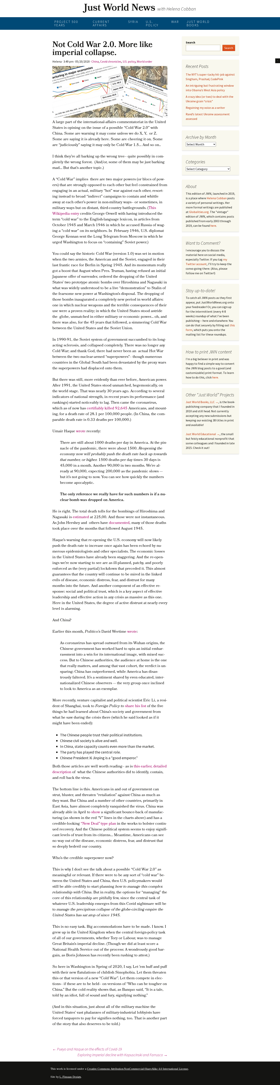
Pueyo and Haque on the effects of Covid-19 (87, 1049)
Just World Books (198, 23)
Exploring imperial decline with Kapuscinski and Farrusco (122, 1054)
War (175, 21)
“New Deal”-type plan (98, 824)
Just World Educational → (203, 434)
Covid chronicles (110, 61)
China (95, 61)
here (213, 225)
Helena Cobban (217, 198)
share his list (135, 706)
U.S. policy (152, 23)
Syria (133, 21)
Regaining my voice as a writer (205, 108)
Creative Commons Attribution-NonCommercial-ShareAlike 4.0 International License (137, 1069)
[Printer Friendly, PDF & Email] (277, 60)
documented (119, 523)
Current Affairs (101, 23)
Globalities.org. (199, 212)
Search (190, 42)
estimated (81, 517)
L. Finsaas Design (70, 1077)
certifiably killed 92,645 (107, 408)
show (95, 812)
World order (144, 61)
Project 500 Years (66, 23)
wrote (81, 431)
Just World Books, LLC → (202, 402)
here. (215, 377)
